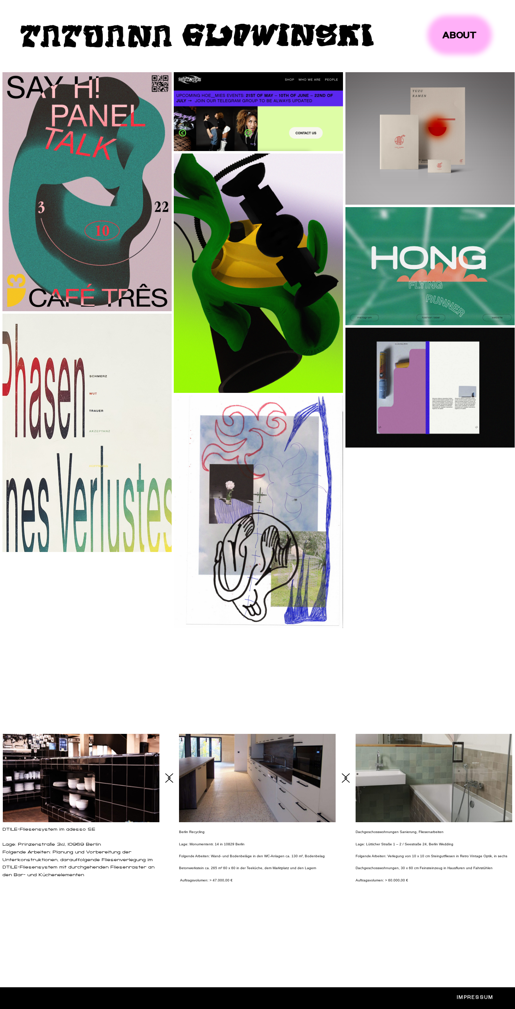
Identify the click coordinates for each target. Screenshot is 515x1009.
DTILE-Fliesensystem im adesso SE (48, 830)
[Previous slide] (170, 778)
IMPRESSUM (475, 998)
